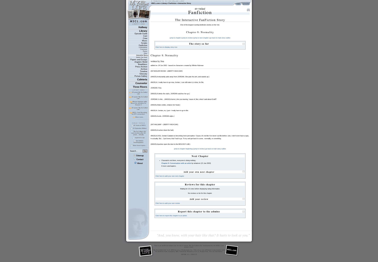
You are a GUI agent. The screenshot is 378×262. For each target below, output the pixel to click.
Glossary (143, 74)
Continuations (143, 47)
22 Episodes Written (140, 128)
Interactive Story (184, 3)
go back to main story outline (220, 38)
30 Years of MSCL (139, 125)
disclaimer (219, 251)
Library (164, 3)
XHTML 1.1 (185, 254)
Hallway (143, 27)
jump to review (187, 38)
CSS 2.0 (194, 254)
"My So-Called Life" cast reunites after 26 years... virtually (138, 133)
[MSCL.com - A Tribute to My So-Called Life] (139, 3)
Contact (139, 159)
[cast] (238, 4)
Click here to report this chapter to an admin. (171, 216)
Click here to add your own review (167, 203)
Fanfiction (172, 3)
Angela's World (141, 62)
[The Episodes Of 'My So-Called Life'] (246, 4)
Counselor (141, 83)
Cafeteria (142, 79)
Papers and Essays (138, 59)
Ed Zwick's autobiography (138, 141)
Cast (145, 36)
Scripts (144, 43)
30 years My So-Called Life (139, 93)
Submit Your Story (141, 57)
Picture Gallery (141, 76)
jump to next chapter (201, 38)
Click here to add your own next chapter (169, 176)
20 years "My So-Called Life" (140, 108)
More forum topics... (139, 145)
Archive (144, 69)
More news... (139, 117)
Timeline (143, 71)
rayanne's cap (140, 137)
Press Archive (141, 67)
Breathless (142, 64)
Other (145, 53)
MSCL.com (155, 3)
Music (144, 41)
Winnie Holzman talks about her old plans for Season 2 (139, 103)
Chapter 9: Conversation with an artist (176, 163)
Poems (145, 51)
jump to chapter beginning (183, 149)
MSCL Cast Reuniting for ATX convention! (139, 113)
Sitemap (140, 155)
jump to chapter (175, 38)
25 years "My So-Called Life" (140, 97)
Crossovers (143, 49)
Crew (145, 38)
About (140, 163)
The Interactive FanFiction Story (200, 20)
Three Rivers (140, 87)
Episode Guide (141, 33)
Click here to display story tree (166, 47)
